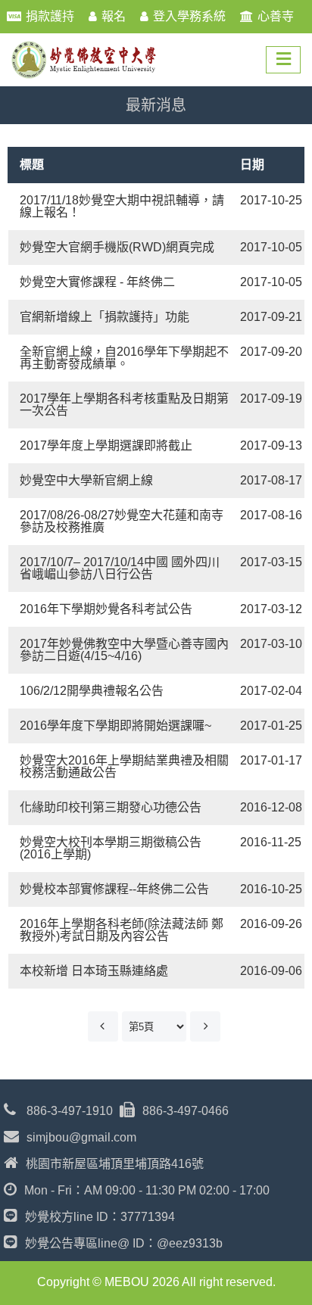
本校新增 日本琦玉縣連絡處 (94, 970)
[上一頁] (103, 1026)
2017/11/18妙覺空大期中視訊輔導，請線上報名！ (122, 206)
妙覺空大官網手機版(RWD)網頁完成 (117, 247)
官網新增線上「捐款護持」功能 (104, 316)
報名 (113, 16)
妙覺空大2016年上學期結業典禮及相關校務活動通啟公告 (124, 766)
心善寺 (275, 16)
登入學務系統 (189, 16)
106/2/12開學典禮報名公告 (92, 690)
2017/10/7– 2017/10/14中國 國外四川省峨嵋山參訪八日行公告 (120, 568)
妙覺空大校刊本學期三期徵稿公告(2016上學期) (110, 848)
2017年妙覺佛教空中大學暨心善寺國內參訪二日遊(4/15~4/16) (124, 649)
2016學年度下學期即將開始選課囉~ (115, 725)
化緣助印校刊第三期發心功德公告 (110, 807)
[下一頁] (205, 1026)
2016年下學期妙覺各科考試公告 (106, 609)
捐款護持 (50, 16)
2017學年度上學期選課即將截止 (106, 445)
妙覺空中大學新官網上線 (86, 480)
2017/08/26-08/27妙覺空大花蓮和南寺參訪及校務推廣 (121, 521)
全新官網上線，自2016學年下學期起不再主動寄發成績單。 (124, 357)
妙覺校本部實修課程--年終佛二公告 (114, 889)
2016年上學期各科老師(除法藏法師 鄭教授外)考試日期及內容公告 (121, 929)
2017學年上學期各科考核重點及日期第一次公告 (124, 404)
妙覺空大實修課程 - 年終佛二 (97, 282)
